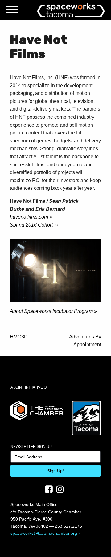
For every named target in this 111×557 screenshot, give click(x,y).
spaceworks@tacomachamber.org (43, 533)
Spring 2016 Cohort (32, 224)
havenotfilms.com (29, 216)
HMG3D (19, 336)
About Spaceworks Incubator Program (51, 311)
